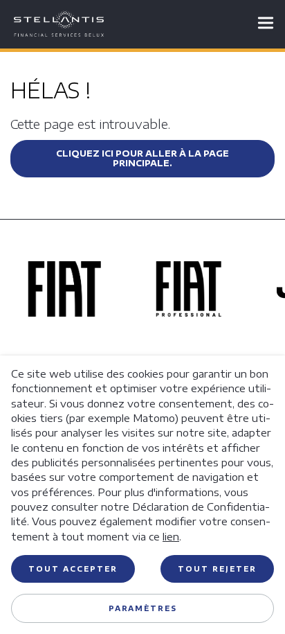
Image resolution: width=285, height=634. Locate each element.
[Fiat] (64, 311)
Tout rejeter (217, 569)
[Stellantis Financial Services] (59, 24)
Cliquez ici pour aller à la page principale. (142, 158)
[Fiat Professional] (188, 311)
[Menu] (263, 24)
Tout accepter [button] (73, 569)
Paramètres (143, 608)
